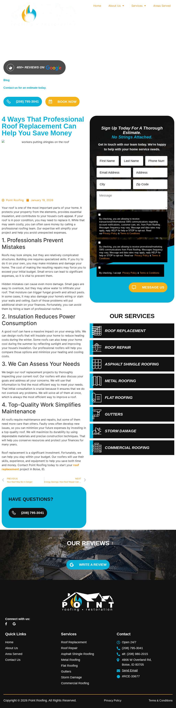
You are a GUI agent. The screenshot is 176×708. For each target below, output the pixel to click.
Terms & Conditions (130, 233)
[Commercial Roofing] (96, 447)
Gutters (114, 414)
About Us (114, 5)
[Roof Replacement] (96, 330)
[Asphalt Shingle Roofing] (96, 364)
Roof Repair (118, 347)
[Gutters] (96, 414)
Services (136, 5)
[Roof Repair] (96, 347)
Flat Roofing (119, 397)
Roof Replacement (125, 331)
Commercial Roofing (127, 448)
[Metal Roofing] (96, 381)
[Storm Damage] (96, 431)
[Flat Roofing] (96, 397)
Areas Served (162, 5)
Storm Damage (120, 431)
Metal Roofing (120, 381)
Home (97, 5)
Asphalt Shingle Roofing (132, 364)
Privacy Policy (110, 233)
